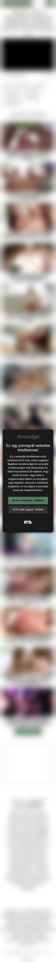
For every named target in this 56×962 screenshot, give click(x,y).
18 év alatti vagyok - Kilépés (28, 509)
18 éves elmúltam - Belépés (28, 500)
